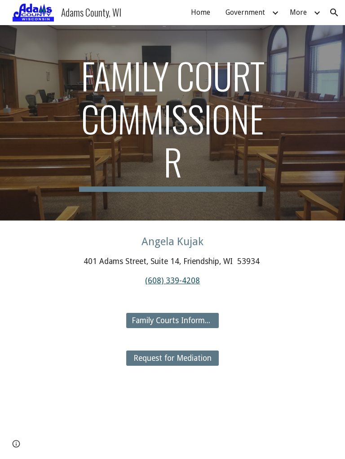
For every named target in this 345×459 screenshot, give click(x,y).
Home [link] (200, 12)
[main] (172, 122)
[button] (334, 12)
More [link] (298, 12)
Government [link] (245, 12)
